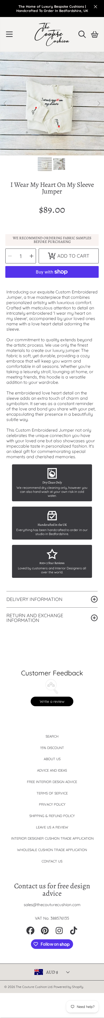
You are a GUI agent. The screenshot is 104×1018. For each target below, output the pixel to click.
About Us (52, 759)
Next (98, 103)
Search (52, 736)
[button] (9, 34)
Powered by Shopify (68, 987)
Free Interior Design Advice (52, 782)
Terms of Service (52, 793)
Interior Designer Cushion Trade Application (52, 838)
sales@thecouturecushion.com (52, 904)
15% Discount (52, 748)
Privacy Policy (52, 804)
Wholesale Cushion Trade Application (52, 850)
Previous (5, 103)
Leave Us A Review (52, 827)
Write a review (52, 701)
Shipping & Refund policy (52, 816)
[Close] (95, 6)
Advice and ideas (52, 770)
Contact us (52, 861)
